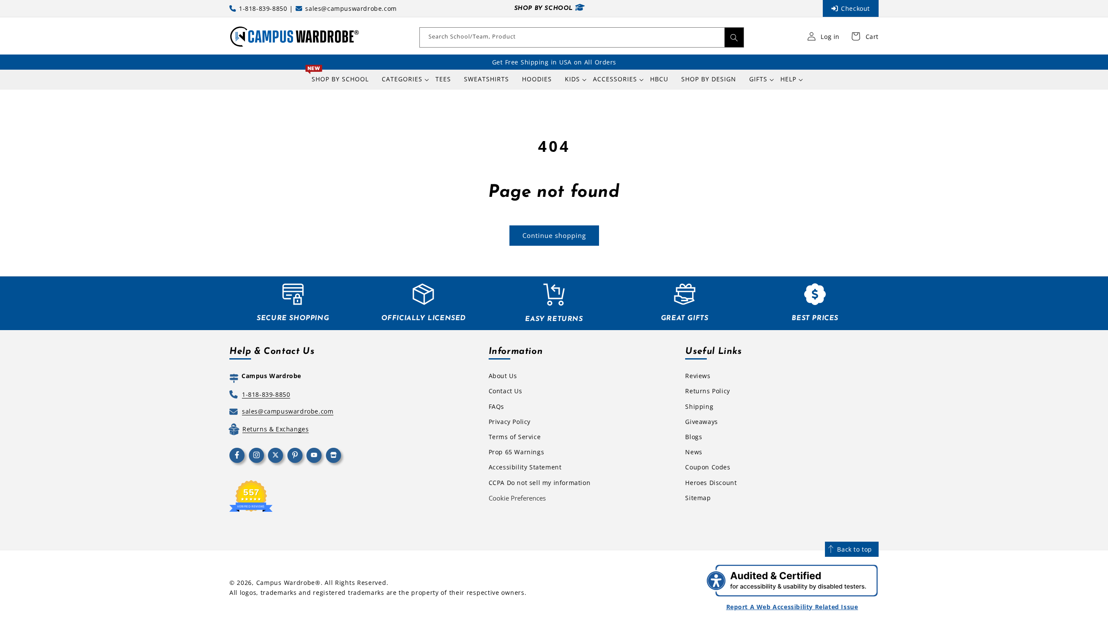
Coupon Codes (707, 467)
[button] (402, 79)
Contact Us (505, 391)
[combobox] (582, 37)
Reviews (697, 376)
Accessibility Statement (525, 467)
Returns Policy (707, 391)
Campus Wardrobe (286, 582)
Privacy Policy (510, 421)
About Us (503, 376)
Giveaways (701, 421)
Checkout (855, 8)
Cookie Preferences (517, 498)
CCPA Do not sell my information (540, 482)
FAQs (496, 406)
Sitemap (698, 498)
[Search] (734, 37)
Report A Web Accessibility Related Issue (792, 607)
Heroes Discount (711, 482)
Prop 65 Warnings (516, 452)
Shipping (699, 406)
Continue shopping (554, 235)
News (693, 452)
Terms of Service (515, 437)
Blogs (693, 437)
